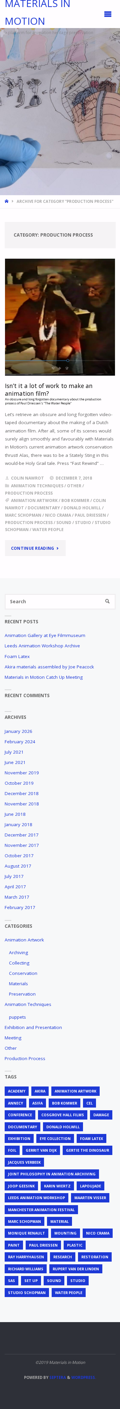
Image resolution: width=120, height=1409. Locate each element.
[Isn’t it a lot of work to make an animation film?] (60, 317)
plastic (74, 1245)
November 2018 (22, 804)
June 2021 (15, 762)
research (62, 1256)
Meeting (13, 1038)
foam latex (91, 1138)
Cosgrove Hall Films (62, 1114)
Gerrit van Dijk (41, 1150)
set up (31, 1280)
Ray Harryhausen (26, 1256)
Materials (18, 984)
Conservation (23, 973)
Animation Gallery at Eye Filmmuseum (45, 635)
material (59, 1221)
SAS (11, 1280)
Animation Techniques (37, 486)
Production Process (29, 493)
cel (89, 1103)
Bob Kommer (75, 500)
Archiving (18, 952)
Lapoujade (90, 1185)
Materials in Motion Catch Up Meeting (44, 677)
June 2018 (15, 814)
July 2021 (14, 752)
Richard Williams (25, 1268)
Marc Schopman (23, 515)
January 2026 (18, 731)
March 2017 (17, 897)
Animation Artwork (24, 940)
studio (83, 522)
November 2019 (22, 773)
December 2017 (22, 835)
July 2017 (14, 876)
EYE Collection (55, 1138)
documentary (44, 508)
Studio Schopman (27, 1292)
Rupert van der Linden (76, 1268)
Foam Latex (17, 656)
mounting (65, 1233)
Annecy (15, 1103)
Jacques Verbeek (24, 1162)
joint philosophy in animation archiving (52, 1173)
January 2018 (18, 824)
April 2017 (15, 887)
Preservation (22, 994)
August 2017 (18, 866)
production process (29, 522)
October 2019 (19, 783)
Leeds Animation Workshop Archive (42, 646)
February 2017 (20, 907)
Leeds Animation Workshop (36, 1197)
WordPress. (83, 1377)
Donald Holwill (82, 508)
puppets (17, 1017)
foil (12, 1150)
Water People (48, 529)
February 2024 (20, 742)
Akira (40, 1091)
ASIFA (37, 1103)
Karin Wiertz (57, 1185)
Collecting (19, 963)
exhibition (19, 1138)
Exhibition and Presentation (33, 1027)
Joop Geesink (21, 1185)
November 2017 (22, 845)
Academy (16, 1091)
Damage (101, 1114)
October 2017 (19, 856)
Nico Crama (58, 515)
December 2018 (22, 793)
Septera (57, 1377)
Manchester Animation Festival (41, 1209)
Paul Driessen (90, 515)
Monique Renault (26, 1233)
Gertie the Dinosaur (87, 1150)
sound (63, 522)
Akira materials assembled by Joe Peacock (49, 667)
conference (20, 1114)
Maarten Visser (90, 1197)
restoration (94, 1256)
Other (74, 486)
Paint (14, 1245)
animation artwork (34, 500)
